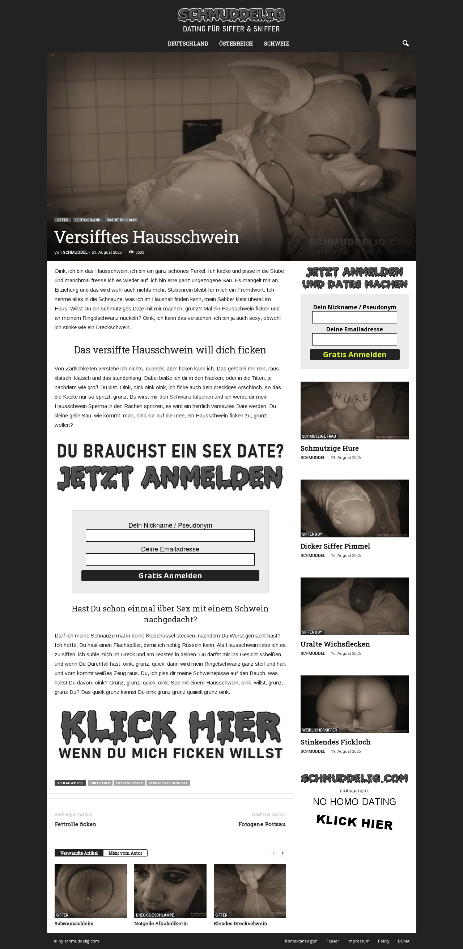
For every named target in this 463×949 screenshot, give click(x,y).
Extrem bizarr (129, 783)
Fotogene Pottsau (262, 824)
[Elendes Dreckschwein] (250, 891)
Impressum (359, 941)
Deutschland (188, 43)
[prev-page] (273, 853)
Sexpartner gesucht (168, 783)
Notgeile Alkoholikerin (161, 923)
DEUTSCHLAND (87, 220)
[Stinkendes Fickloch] (355, 704)
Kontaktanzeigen (301, 941)
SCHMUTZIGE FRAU (319, 436)
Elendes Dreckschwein (240, 923)
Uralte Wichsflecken (335, 643)
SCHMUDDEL (75, 252)
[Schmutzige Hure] (355, 410)
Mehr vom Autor (125, 853)
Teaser (332, 941)
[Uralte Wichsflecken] (355, 606)
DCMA (403, 941)
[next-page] (282, 853)
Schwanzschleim (74, 923)
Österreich (236, 43)
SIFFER (62, 220)
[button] (405, 44)
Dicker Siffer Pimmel (335, 545)
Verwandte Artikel (79, 853)
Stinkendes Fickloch (336, 741)
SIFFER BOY (312, 534)
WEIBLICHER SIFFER (319, 730)
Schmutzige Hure (330, 447)
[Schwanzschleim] (91, 891)
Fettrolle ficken (76, 824)
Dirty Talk (100, 783)
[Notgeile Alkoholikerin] (170, 891)
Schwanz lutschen (191, 397)
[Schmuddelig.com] (231, 18)
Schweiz (276, 43)
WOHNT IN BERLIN (122, 220)
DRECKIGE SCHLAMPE (155, 915)
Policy (384, 941)
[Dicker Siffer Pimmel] (355, 508)
